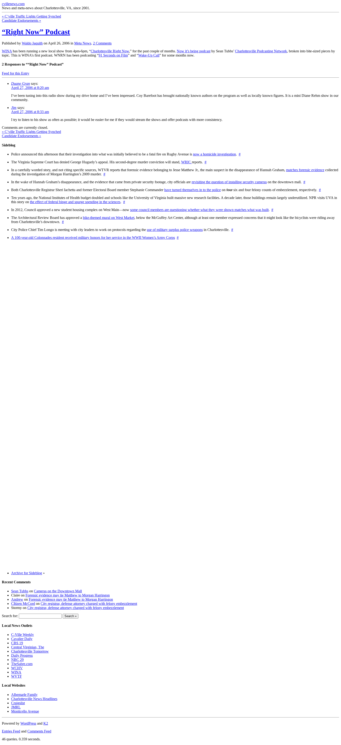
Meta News (82, 43)
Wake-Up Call (148, 55)
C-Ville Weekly (22, 635)
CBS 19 (17, 643)
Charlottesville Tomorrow (30, 651)
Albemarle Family (24, 695)
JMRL (16, 707)
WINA (7, 51)
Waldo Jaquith (32, 43)
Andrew (17, 599)
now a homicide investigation (214, 154)
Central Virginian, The (27, 647)
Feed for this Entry (15, 73)
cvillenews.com (13, 4)
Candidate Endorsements (21, 20)
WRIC (186, 162)
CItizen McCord (23, 604)
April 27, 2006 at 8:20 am (30, 88)
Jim (13, 108)
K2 (45, 723)
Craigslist (18, 703)
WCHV (17, 668)
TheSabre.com (21, 664)
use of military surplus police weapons (175, 230)
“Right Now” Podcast (36, 32)
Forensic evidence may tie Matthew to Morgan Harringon (68, 595)
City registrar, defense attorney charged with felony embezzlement (89, 604)
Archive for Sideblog (26, 573)
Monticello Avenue (25, 711)
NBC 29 (17, 660)
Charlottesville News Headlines (34, 699)
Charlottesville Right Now (110, 51)
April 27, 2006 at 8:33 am (30, 112)
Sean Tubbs (19, 591)
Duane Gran (20, 83)
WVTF (16, 676)
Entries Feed (11, 731)
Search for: (10, 616)
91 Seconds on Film (113, 55)
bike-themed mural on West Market (108, 218)
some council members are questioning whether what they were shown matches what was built (199, 210)
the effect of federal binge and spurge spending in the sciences (75, 202)
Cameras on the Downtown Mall (58, 591)
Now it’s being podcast (193, 51)
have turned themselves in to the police (192, 190)
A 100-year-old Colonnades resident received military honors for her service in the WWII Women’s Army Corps (93, 238)
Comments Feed (39, 731)
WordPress (28, 723)
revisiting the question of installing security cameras (229, 182)
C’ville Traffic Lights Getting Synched (31, 16)
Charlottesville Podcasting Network (261, 51)
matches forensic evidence (305, 170)
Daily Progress (22, 655)
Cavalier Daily (21, 639)
